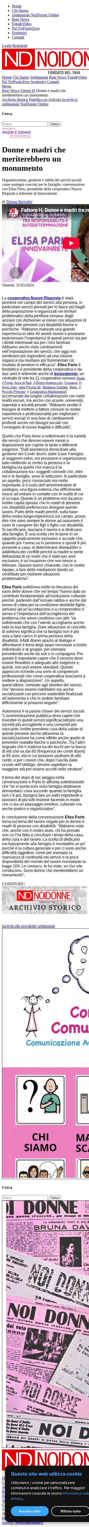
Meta (73, 387)
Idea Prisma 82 (30, 387)
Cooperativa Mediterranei (48, 392)
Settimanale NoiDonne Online (35, 15)
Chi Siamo (20, 10)
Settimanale (39, 77)
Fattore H (27, 91)
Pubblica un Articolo (45, 99)
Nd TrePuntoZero (26, 28)
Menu (6, 86)
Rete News (20, 19)
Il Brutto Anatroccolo (48, 383)
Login (6, 46)
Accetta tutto (30, 1511)
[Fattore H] (17, 138)
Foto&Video (21, 24)
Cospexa (71, 383)
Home (17, 6)
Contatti (18, 37)
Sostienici (19, 33)
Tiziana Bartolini (19, 202)
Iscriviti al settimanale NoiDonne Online (39, 101)
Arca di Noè (23, 383)
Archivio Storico (15, 99)
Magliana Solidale (55, 387)
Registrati (19, 46)
